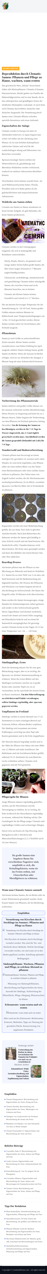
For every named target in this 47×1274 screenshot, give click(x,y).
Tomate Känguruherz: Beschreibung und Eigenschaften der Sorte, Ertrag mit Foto (22, 1100)
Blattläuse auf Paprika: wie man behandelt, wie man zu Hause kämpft (23, 1125)
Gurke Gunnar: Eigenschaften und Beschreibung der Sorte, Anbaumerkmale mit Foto (23, 1164)
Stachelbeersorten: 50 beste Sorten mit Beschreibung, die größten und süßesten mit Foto (23, 1221)
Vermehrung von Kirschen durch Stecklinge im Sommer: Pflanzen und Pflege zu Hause (24, 922)
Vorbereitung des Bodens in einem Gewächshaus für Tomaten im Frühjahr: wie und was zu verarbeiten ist (27, 1056)
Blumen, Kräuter (10, 68)
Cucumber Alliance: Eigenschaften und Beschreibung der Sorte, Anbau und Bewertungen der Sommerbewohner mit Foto (23, 1181)
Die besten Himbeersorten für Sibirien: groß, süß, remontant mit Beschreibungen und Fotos (24, 1240)
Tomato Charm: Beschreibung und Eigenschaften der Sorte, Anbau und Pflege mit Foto (23, 1191)
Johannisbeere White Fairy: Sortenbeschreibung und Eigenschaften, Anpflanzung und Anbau (18, 1074)
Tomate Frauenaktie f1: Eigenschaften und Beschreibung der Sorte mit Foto (22, 1132)
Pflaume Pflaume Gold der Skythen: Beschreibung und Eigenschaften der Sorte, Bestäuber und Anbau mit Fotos (23, 1231)
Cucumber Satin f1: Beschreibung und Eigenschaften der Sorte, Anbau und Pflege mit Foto (23, 1154)
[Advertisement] (23, 36)
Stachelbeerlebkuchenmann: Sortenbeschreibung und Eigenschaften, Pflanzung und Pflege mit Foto (21, 1249)
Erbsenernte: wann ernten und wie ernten (23, 1006)
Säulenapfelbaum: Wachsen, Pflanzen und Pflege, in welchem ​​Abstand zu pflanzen (23, 966)
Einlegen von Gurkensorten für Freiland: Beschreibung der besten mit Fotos (22, 1117)
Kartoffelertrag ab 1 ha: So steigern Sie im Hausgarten (22, 1172)
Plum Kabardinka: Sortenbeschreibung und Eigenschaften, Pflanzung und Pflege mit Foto (24, 1212)
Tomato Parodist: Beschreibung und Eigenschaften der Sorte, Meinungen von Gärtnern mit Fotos (22, 1109)
